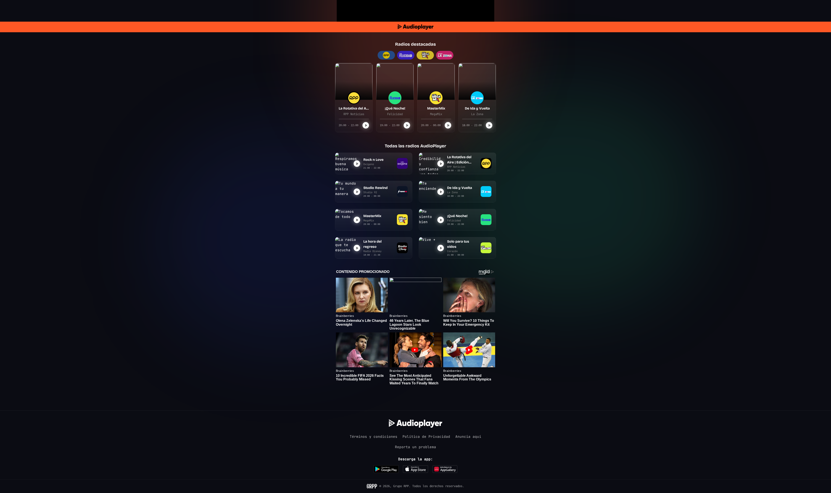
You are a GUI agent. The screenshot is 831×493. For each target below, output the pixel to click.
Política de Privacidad (426, 436)
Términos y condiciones (373, 436)
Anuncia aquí (468, 436)
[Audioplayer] (415, 27)
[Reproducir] (365, 125)
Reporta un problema (415, 447)
